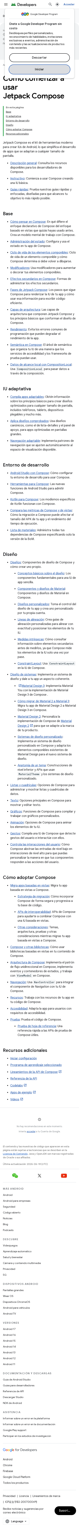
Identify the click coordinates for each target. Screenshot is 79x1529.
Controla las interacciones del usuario (35, 844)
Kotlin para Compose (24, 499)
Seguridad (9, 1206)
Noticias (7, 1218)
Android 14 (9, 1346)
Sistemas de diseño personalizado (40, 737)
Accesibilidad (18, 1008)
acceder (31, 1131)
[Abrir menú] (6, 4)
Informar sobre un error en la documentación (29, 1424)
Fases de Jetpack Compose (28, 290)
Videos (14, 1099)
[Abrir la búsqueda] (50, 4)
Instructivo (17, 178)
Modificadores (19, 268)
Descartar (39, 58)
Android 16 (9, 1335)
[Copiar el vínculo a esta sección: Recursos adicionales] (51, 1051)
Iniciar (39, 69)
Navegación (18, 982)
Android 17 (9, 1329)
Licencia (24, 1496)
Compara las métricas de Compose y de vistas (41, 510)
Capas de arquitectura (25, 310)
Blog (5, 1224)
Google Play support (14, 1430)
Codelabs (16, 1085)
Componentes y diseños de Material (41, 589)
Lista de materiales (23, 530)
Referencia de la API (23, 1078)
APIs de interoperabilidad (34, 912)
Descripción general (23, 163)
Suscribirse (67, 1511)
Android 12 (9, 1358)
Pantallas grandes (13, 1290)
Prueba (15, 1019)
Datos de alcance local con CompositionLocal (40, 364)
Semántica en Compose (26, 345)
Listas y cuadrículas (23, 785)
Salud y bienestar (13, 1257)
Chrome (7, 1465)
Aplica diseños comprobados (29, 421)
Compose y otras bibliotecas (29, 947)
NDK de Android (12, 1403)
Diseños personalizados (33, 604)
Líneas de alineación (31, 619)
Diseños (15, 562)
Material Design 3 (33, 686)
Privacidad (9, 1269)
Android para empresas (16, 1200)
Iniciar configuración (23, 1058)
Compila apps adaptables (27, 397)
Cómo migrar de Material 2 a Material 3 (43, 701)
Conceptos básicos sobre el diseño (41, 573)
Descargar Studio (13, 1397)
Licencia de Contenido (15, 1153)
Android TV (9, 1313)
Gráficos (16, 811)
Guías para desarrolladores (18, 1385)
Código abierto (11, 1212)
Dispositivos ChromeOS (16, 1302)
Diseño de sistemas (23, 674)
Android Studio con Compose (29, 473)
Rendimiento (18, 329)
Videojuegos (10, 1245)
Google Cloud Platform (16, 1477)
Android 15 (9, 1340)
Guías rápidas (19, 189)
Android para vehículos (16, 1307)
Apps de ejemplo (21, 1092)
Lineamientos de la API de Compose (34, 1072)
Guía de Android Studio (16, 1379)
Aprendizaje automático (17, 1251)
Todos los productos (15, 1482)
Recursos (16, 997)
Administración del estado (27, 241)
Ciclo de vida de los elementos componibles (39, 252)
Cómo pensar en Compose (28, 222)
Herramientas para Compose (29, 484)
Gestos (15, 833)
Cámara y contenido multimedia (22, 1263)
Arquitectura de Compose (27, 962)
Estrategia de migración (33, 896)
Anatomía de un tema (32, 765)
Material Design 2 (29, 717)
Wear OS (8, 1296)
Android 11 (9, 1364)
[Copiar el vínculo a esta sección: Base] (16, 214)
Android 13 (9, 1352)
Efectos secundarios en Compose (32, 279)
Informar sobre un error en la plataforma (26, 1418)
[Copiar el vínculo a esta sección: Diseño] (21, 555)
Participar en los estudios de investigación (27, 1436)
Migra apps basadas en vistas (29, 885)
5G (5, 1274)
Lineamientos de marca (46, 1496)
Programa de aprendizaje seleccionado (36, 1065)
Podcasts (8, 1230)
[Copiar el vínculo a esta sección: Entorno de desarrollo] (52, 465)
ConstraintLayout (29, 663)
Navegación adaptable (25, 441)
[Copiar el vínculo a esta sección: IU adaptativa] (34, 389)
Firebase (8, 1471)
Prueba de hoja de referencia (37, 1026)
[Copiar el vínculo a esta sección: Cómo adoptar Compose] (59, 878)
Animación (17, 822)
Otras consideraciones (33, 927)
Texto (14, 800)
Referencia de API (13, 1391)
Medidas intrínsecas (31, 639)
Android (7, 1195)
